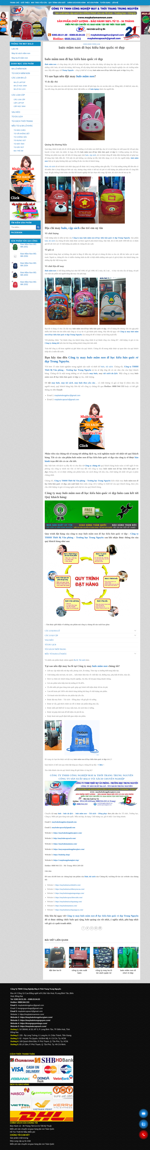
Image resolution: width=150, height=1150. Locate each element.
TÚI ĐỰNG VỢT (20, 140)
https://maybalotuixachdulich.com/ (68, 885)
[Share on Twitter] (87, 928)
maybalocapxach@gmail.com (66, 400)
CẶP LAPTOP (19, 103)
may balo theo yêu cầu (84, 383)
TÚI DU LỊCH (17, 117)
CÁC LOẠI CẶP (18, 95)
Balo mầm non (50, 64)
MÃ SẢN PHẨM (92, 3)
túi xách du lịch (110, 373)
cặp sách (74, 228)
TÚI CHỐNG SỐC (20, 137)
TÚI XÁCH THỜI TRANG (22, 121)
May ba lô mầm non (20, 58)
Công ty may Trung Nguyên (101, 238)
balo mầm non (85, 76)
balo (86, 155)
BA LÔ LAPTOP (19, 82)
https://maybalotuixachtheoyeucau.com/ (69, 889)
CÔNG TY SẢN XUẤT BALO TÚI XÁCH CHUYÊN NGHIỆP (92, 778)
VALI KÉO (16, 112)
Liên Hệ (115, 3)
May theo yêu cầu (39, 3)
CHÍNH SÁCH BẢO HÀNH (76, 3)
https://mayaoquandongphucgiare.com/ (68, 849)
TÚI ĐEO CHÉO (20, 130)
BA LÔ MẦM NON (19, 69)
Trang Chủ (14, 3)
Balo (46, 166)
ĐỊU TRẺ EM (18, 151)
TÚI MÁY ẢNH (19, 144)
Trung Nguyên (68, 70)
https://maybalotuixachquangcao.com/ (69, 910)
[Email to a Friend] (92, 928)
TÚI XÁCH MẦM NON (21, 73)
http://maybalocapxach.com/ (64, 838)
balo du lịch (68, 813)
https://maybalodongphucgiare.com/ (67, 833)
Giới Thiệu (25, 3)
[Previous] (44, 962)
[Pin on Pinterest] (96, 928)
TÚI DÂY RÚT (19, 147)
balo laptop (94, 89)
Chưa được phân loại (91, 44)
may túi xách (67, 383)
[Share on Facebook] (83, 928)
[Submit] (38, 227)
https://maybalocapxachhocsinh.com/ (68, 897)
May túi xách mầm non (21, 53)
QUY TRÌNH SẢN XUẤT (57, 3)
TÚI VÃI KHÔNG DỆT (22, 134)
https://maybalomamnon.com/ (65, 844)
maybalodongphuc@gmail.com (67, 395)
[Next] (139, 962)
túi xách (52, 166)
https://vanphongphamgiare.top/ (66, 860)
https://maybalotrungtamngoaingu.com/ (69, 893)
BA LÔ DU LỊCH (19, 89)
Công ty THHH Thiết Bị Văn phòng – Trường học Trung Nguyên (82, 481)
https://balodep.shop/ (61, 855)
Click (100, 765)
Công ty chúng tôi (52, 343)
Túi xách (82, 660)
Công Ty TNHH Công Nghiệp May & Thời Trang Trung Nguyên (91, 775)
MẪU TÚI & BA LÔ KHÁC (22, 126)
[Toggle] (135, 631)
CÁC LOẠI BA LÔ (19, 78)
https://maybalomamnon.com (66, 906)
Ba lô (76, 660)
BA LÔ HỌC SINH (20, 86)
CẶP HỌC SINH (19, 106)
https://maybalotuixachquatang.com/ (68, 902)
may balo (56, 383)
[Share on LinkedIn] (100, 928)
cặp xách (93, 155)
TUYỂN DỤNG (105, 3)
